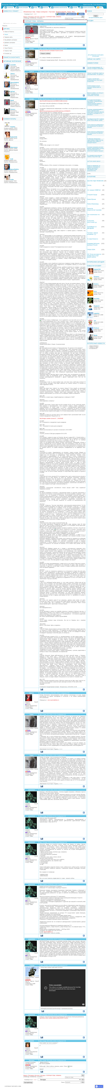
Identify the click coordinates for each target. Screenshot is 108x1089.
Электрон (31, 1060)
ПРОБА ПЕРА (91, 249)
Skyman (31, 693)
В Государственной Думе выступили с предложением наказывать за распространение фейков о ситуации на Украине (94, 102)
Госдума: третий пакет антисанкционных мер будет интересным (94, 80)
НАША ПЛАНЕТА (93, 346)
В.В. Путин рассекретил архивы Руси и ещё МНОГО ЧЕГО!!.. (94, 256)
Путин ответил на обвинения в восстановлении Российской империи (95, 126)
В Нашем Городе (92, 194)
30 (65, 714)
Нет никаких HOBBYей (94, 190)
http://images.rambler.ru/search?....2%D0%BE (51, 418)
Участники (52, 12)
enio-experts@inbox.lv (53, 700)
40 (65, 1060)
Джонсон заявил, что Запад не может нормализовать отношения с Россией (95, 94)
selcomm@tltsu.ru (48, 931)
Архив (75, 7)
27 (66, 71)
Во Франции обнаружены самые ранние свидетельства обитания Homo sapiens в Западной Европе (95, 140)
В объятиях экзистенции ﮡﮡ (92, 221)
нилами (31, 48)
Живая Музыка (91, 199)
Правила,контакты (60, 7)
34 (66, 842)
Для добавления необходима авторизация (95, 55)
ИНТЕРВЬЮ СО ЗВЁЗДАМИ (92, 227)
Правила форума (61, 12)
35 (66, 884)
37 (66, 965)
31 (65, 755)
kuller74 (31, 71)
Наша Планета (88, 7)
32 (65, 790)
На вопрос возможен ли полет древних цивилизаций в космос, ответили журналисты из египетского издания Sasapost (95, 148)
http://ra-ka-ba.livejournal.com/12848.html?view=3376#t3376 (55, 111)
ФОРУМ (45, 7)
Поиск (69, 12)
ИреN (31, 24)
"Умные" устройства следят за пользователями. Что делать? (95, 73)
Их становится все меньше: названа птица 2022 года (94, 156)
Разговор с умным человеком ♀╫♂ (92, 233)
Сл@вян (32, 965)
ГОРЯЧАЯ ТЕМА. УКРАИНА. (53, 16)
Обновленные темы (29, 12)
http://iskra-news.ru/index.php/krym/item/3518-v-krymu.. (54, 1018)
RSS (100, 7)
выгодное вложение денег (96, 17)
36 (66, 939)
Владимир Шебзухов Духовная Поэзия (93, 244)
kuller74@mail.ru (62, 78)
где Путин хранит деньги (93, 161)
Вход (35, 7)
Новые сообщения (42, 12)
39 (65, 1041)
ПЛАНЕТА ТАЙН (93, 347)
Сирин (31, 714)
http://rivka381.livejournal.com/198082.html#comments (53, 101)
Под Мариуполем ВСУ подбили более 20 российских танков (95, 119)
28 (68, 99)
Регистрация (23, 7)
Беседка (43, 16)
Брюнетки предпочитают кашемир (94, 209)
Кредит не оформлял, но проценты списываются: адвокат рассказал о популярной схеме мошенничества (93, 168)
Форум (25, 16)
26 (66, 48)
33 (65, 816)
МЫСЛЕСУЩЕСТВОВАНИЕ (95, 181)
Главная (10, 7)
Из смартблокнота (92, 239)
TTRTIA (89, 185)
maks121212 (31, 790)
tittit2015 (31, 1041)
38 (66, 1014)
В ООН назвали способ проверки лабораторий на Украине (94, 87)
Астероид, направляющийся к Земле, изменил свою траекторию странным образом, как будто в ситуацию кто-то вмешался (95, 112)
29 (68, 693)
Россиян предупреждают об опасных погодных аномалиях (95, 68)
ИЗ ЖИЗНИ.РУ (93, 348)
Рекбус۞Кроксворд (93, 204)
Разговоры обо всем (33, 16)
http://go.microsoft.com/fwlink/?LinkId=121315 (51, 50)
